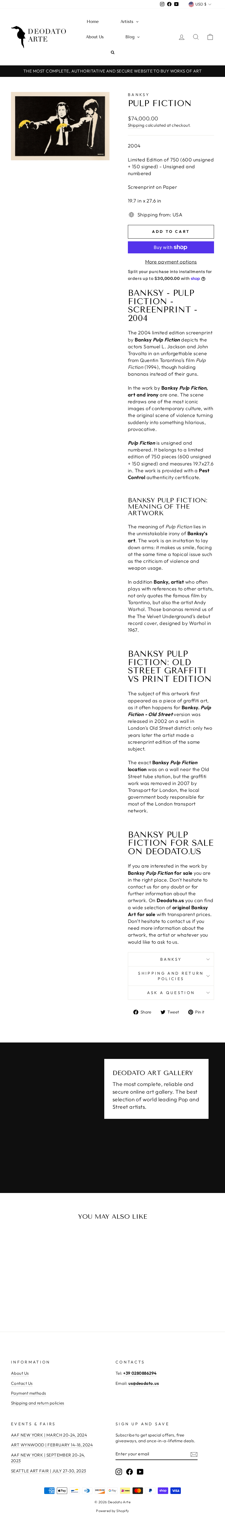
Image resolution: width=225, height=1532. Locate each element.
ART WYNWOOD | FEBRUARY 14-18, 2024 (52, 1444)
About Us (20, 1373)
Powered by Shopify (112, 1510)
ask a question (171, 992)
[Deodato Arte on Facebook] (129, 1471)
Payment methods (28, 1393)
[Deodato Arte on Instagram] (119, 1471)
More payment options (171, 262)
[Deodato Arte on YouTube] (140, 1471)
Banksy (139, 94)
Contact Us (22, 1383)
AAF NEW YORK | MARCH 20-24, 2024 (49, 1435)
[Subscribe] (194, 1454)
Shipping (136, 125)
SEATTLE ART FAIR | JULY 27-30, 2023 (48, 1470)
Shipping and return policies (171, 976)
